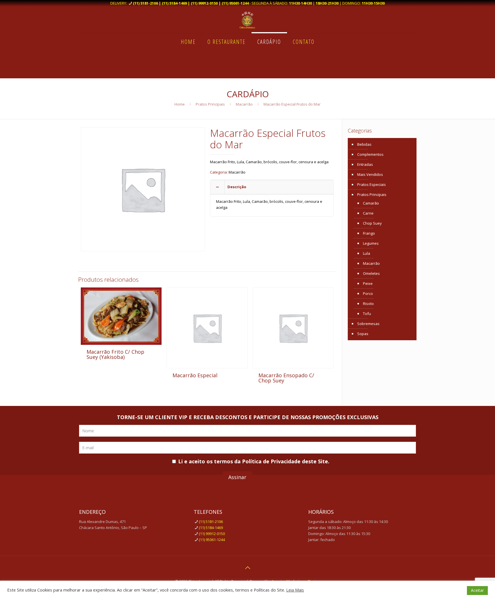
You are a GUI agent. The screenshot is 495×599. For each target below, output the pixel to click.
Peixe (368, 283)
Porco (368, 293)
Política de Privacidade (271, 461)
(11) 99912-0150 (212, 533)
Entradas (365, 164)
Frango (369, 233)
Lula (366, 253)
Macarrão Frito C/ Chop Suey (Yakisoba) (115, 354)
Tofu (367, 313)
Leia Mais (295, 589)
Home (179, 104)
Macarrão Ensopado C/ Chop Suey (286, 378)
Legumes (371, 243)
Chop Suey (372, 223)
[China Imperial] (247, 20)
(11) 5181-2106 (211, 521)
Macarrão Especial (194, 375)
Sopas (362, 333)
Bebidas (364, 144)
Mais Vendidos (370, 174)
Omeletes (371, 273)
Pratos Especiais (371, 184)
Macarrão (244, 104)
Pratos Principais (210, 104)
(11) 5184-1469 (211, 527)
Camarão (371, 203)
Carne (368, 213)
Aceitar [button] (477, 590)
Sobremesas (368, 323)
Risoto (368, 303)
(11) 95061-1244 (212, 539)
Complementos (370, 154)
